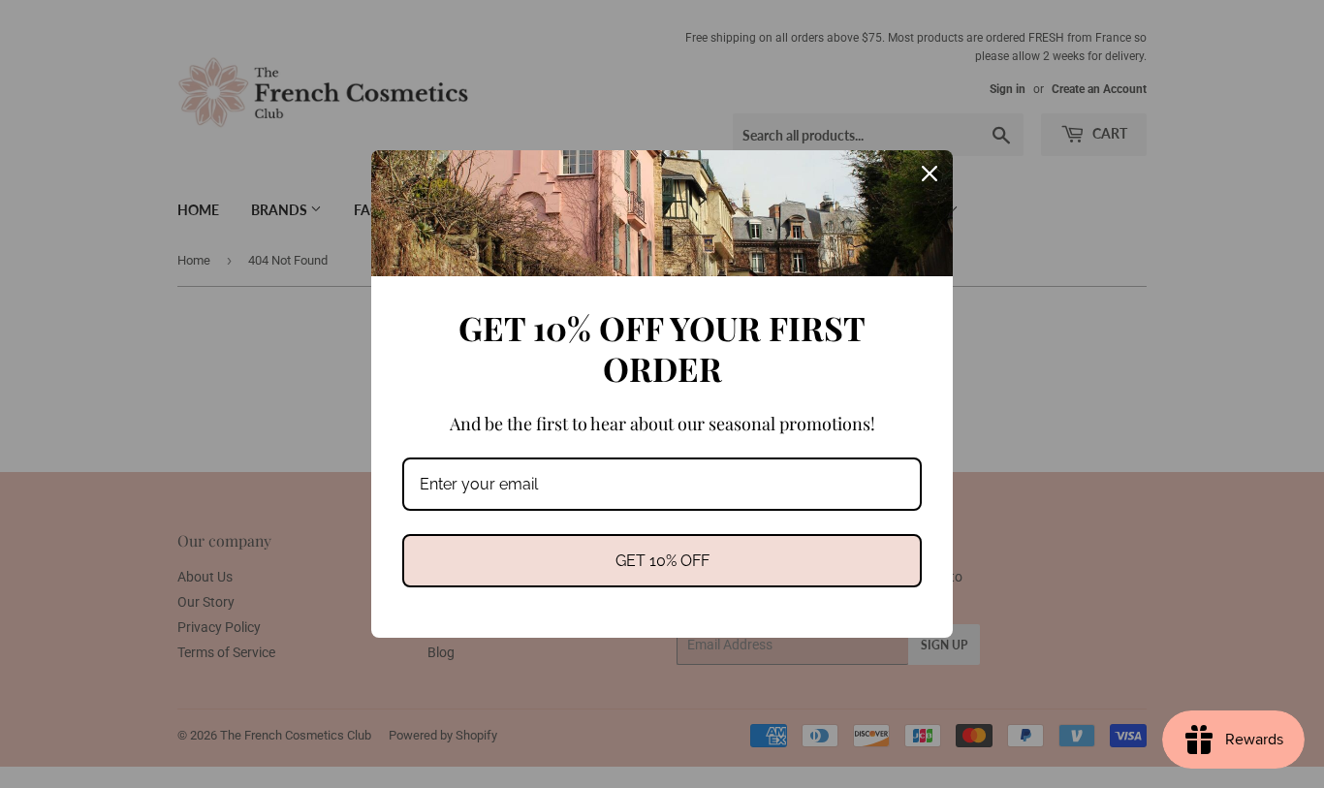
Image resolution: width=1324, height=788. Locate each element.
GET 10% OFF (662, 561)
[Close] (929, 173)
